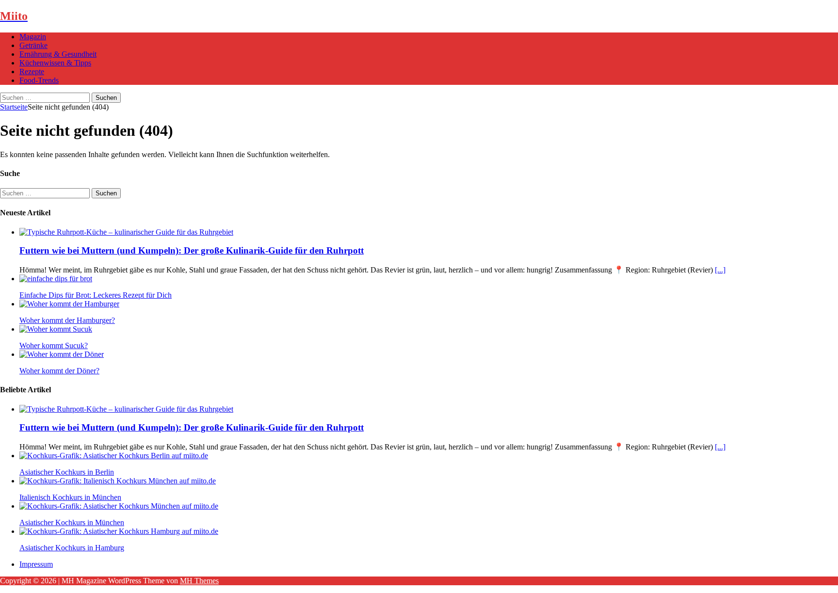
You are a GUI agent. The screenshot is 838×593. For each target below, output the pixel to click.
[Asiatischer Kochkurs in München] (118, 506)
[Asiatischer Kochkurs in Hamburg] (118, 531)
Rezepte (31, 71)
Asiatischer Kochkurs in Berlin (66, 472)
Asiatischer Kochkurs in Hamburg (71, 548)
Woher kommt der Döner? (59, 371)
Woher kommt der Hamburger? (67, 320)
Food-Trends (39, 80)
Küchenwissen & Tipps (55, 63)
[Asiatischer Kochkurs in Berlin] (113, 455)
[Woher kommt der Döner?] (61, 354)
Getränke (33, 45)
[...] (720, 270)
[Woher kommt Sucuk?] (55, 329)
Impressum (36, 564)
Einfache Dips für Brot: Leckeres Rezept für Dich (95, 295)
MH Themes (199, 581)
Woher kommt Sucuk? (53, 345)
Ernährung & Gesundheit (58, 54)
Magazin (32, 36)
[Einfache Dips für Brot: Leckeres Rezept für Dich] (55, 278)
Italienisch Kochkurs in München (70, 497)
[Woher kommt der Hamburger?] (69, 304)
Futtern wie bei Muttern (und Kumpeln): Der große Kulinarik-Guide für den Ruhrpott (191, 250)
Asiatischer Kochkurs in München (71, 522)
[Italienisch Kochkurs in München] (117, 481)
